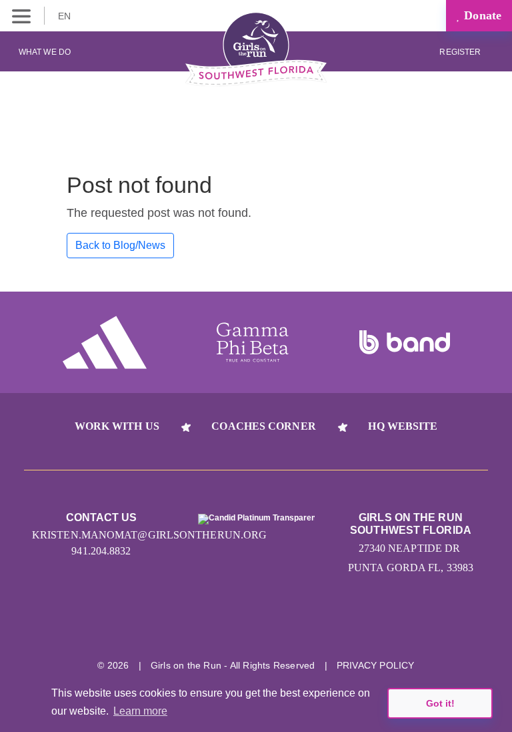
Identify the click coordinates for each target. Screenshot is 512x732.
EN (65, 16)
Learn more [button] (140, 711)
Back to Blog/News (120, 245)
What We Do (45, 52)
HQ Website (402, 426)
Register (461, 52)
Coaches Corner (263, 426)
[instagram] (181, 624)
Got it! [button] (440, 703)
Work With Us (117, 426)
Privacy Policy (376, 665)
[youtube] (281, 624)
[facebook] (331, 624)
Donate (481, 15)
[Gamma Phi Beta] (253, 342)
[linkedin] (231, 624)
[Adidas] (105, 342)
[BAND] (404, 342)
